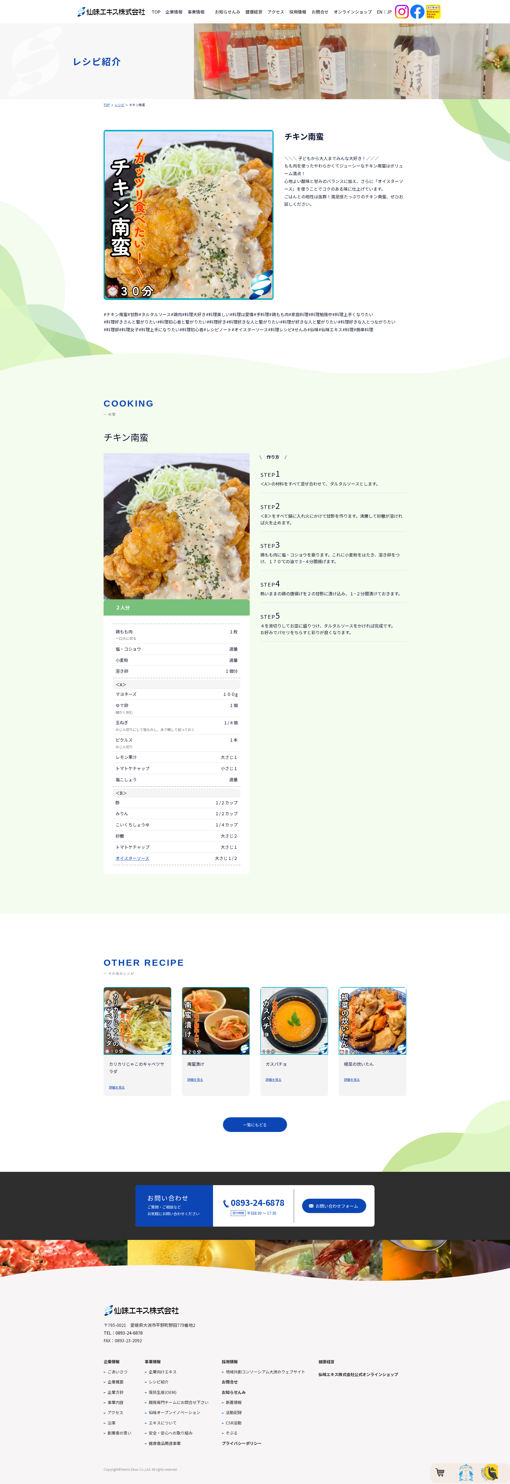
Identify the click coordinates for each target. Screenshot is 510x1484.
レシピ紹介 (159, 1382)
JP (389, 12)
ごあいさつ (118, 1371)
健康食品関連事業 (165, 1443)
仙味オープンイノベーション (174, 1412)
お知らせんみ (227, 12)
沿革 (112, 1423)
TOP (156, 12)
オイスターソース (132, 858)
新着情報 (234, 1402)
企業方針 (116, 1392)
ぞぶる (232, 1433)
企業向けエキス (163, 1371)
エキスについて (163, 1423)
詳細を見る (117, 1087)
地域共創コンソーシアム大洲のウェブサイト (265, 1371)
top (107, 104)
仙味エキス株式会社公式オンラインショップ (358, 1374)
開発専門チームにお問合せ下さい (179, 1402)
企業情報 (112, 1361)
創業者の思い (119, 1433)
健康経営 (253, 12)
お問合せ (320, 12)
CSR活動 (233, 1423)
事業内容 (116, 1402)
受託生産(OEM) (162, 1392)
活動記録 (234, 1412)
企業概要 (116, 1382)
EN (379, 12)
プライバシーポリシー (242, 1443)
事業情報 (153, 1361)
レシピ (119, 104)
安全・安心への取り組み (171, 1433)
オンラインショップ (353, 12)
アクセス (275, 12)
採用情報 (297, 12)
